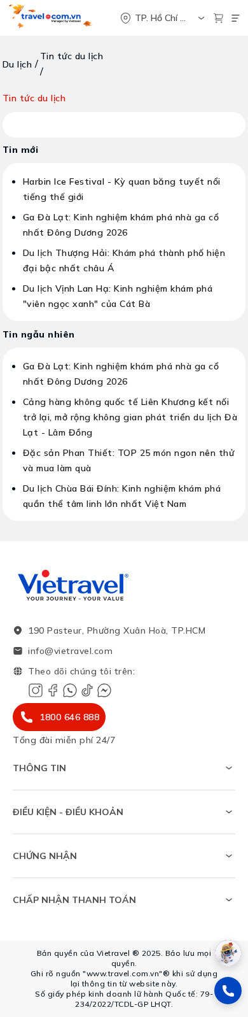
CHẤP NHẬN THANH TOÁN (74, 900)
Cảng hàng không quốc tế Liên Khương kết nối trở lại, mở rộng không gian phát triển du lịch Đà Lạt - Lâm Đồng (130, 417)
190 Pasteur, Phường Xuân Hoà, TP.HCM (116, 630)
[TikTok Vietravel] (87, 690)
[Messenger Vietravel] (104, 690)
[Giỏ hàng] (218, 18)
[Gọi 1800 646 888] (228, 990)
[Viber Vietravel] (70, 690)
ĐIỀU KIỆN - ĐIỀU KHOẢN (68, 812)
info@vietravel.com (70, 651)
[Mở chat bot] (228, 953)
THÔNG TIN (39, 768)
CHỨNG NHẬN (45, 856)
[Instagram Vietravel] (35, 690)
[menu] (236, 18)
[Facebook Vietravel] (52, 690)
